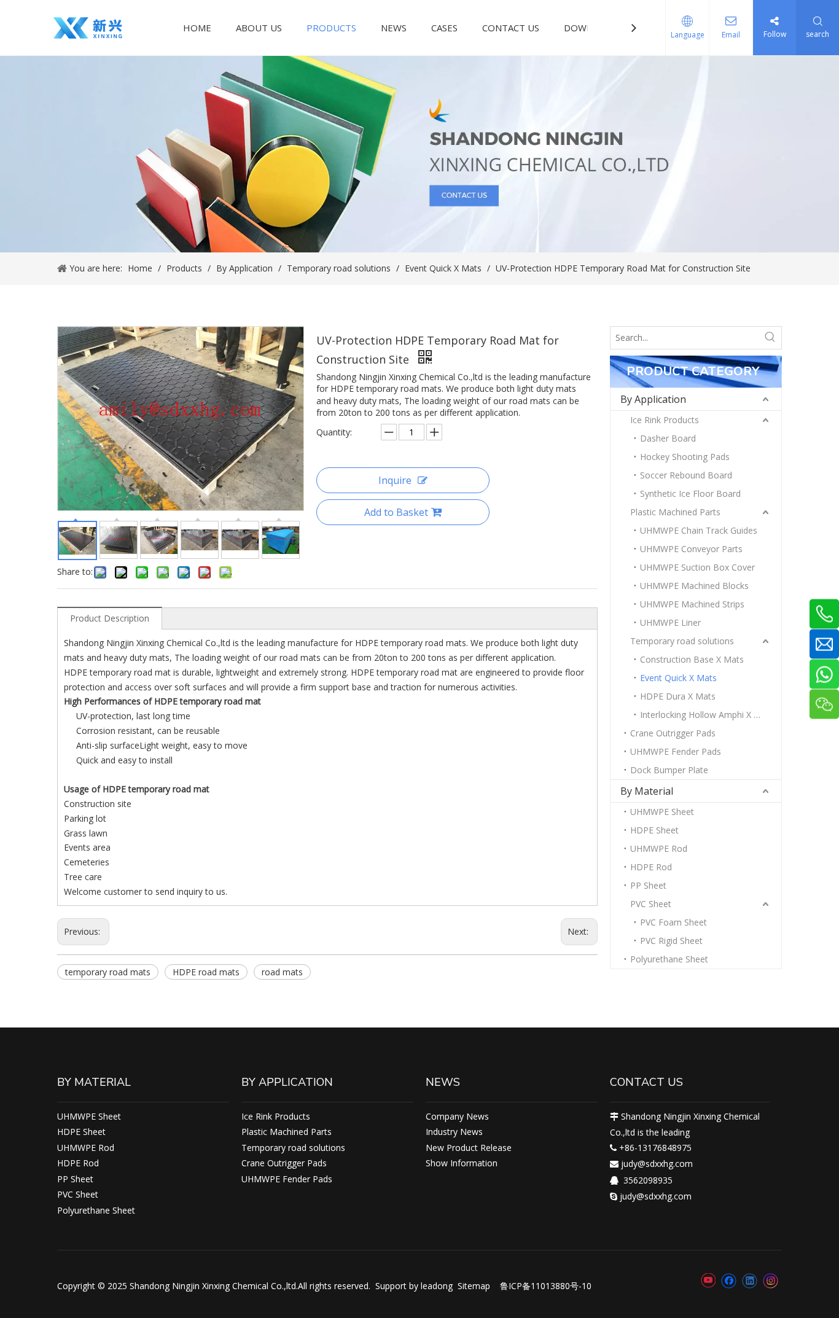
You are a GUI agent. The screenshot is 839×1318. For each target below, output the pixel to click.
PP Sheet (648, 885)
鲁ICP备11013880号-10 (545, 1286)
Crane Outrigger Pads (673, 733)
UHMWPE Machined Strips (692, 604)
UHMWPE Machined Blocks (694, 585)
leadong (437, 1286)
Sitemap (474, 1286)
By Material (646, 791)
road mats (282, 972)
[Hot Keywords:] (770, 338)
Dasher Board (668, 438)
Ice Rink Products (664, 420)
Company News (457, 1116)
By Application (653, 399)
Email (731, 34)
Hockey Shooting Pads (685, 456)
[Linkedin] (749, 1281)
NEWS (394, 27)
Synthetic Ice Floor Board (690, 493)
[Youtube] (708, 1281)
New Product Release (469, 1147)
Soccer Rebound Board (686, 475)
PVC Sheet (650, 904)
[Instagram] (771, 1281)
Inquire (395, 480)
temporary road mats (107, 972)
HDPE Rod (651, 867)
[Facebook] (728, 1281)
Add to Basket (396, 512)
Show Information (462, 1163)
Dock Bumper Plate (669, 770)
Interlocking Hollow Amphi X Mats (707, 714)
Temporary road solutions (682, 641)
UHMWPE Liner (670, 622)
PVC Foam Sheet (673, 922)
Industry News (454, 1131)
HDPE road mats (206, 972)
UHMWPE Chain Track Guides (698, 530)
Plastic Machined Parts (675, 512)
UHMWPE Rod (658, 848)
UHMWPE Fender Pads (675, 751)
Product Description (109, 618)
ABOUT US (259, 27)
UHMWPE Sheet (662, 811)
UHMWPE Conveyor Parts (691, 549)
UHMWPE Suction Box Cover (697, 567)
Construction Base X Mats (692, 659)
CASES (444, 27)
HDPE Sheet (654, 830)
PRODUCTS (331, 27)
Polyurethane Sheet (669, 959)
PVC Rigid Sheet (671, 940)
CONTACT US (510, 27)
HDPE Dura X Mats (678, 696)
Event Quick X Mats (678, 678)
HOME (197, 27)
